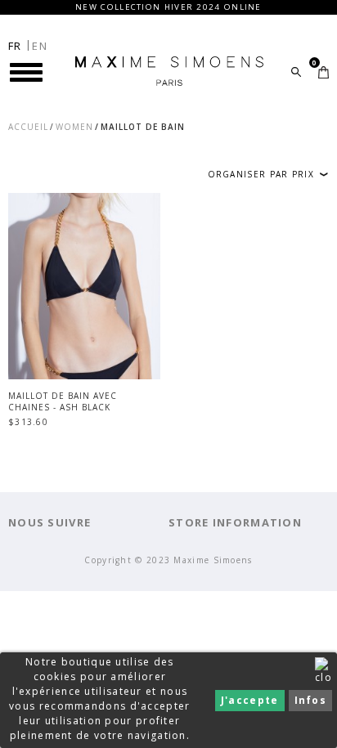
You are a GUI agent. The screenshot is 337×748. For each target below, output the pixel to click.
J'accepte (250, 700)
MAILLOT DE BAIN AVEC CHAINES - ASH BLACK (62, 401)
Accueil (28, 126)
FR (15, 46)
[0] (323, 72)
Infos (310, 700)
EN (39, 46)
